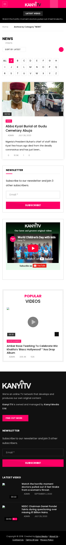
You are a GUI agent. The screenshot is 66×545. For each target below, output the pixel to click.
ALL (5, 60)
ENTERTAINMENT (14, 341)
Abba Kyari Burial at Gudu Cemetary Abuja (26, 128)
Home (5, 26)
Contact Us (18, 539)
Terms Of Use (32, 539)
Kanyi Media (42, 536)
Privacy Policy (47, 539)
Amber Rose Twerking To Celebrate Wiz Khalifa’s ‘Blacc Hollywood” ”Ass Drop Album (32, 349)
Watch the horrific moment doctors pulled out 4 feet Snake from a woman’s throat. (33, 19)
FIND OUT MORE (15, 418)
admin (11, 135)
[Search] (62, 4)
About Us (54, 536)
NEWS (8, 121)
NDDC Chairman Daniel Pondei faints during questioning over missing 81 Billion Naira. (39, 509)
